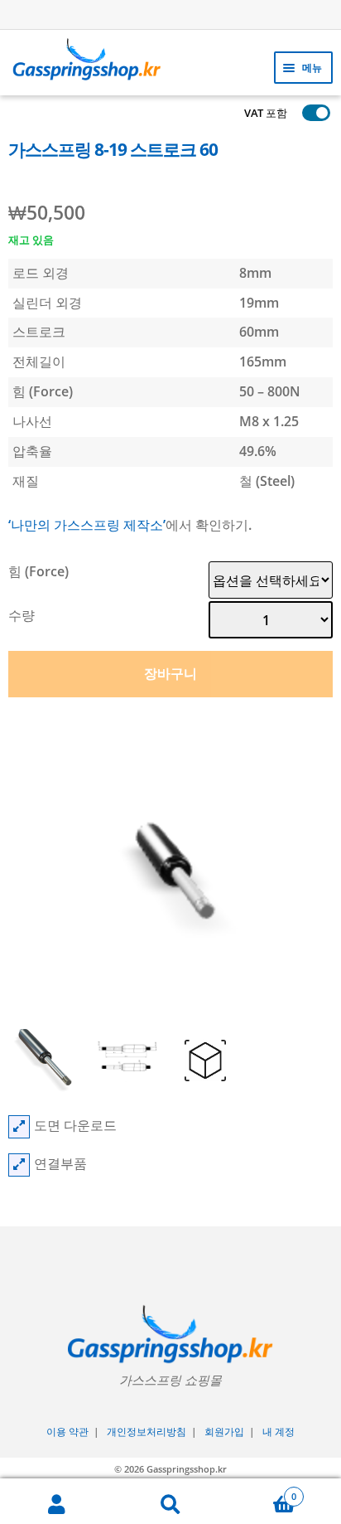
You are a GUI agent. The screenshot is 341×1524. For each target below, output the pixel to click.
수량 (21, 615)
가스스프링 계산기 (178, 13)
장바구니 (170, 673)
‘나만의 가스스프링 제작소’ (87, 525)
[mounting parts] (19, 1165)
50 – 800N (269, 391)
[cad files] (19, 1126)
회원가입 (224, 1432)
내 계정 (278, 1432)
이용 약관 (67, 1432)
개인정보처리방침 (146, 1432)
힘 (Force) (38, 571)
